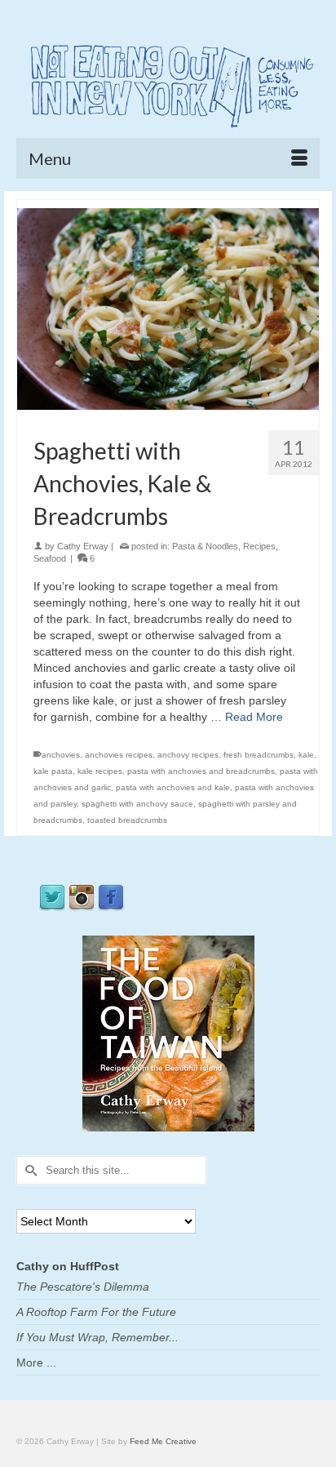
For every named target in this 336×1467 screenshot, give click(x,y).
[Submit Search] (28, 1170)
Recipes (259, 546)
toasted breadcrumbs (127, 820)
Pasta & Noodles (205, 546)
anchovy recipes (188, 754)
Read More (254, 716)
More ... (36, 1362)
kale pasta (53, 771)
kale (306, 754)
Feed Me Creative (163, 1441)
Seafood (49, 558)
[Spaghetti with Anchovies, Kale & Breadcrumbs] (168, 307)
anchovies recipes (119, 754)
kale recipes (99, 771)
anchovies (61, 754)
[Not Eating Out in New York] (168, 83)
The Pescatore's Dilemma (82, 1286)
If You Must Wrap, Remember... (97, 1337)
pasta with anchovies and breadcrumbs (201, 771)
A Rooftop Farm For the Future (96, 1311)
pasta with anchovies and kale (173, 787)
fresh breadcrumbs (258, 754)
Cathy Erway (82, 546)
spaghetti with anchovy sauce (137, 803)
